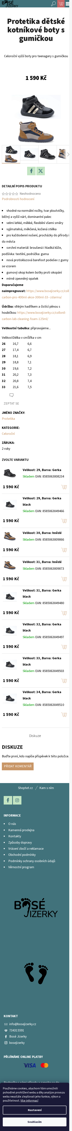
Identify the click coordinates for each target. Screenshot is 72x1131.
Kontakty (14, 836)
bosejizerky (17, 1042)
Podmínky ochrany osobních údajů (31, 861)
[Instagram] (17, 800)
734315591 (16, 1030)
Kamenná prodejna (21, 830)
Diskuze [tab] (35, 736)
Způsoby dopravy (20, 842)
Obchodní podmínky (22, 854)
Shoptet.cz (25, 788)
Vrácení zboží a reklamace (26, 848)
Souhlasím (35, 1122)
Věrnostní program (21, 867)
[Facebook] (31, 171)
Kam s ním (46, 788)
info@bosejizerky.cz (22, 1024)
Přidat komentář (18, 766)
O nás (12, 824)
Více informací (29, 1101)
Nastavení (35, 1110)
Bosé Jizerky (18, 1036)
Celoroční (8, 433)
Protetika (8, 418)
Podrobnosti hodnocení (18, 199)
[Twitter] (40, 171)
